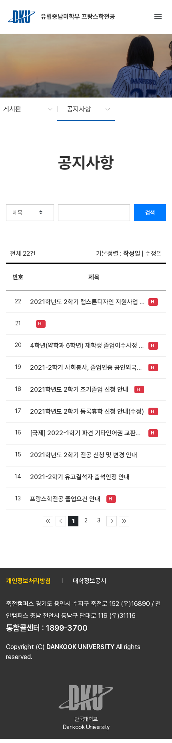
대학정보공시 (89, 581)
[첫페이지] (48, 521)
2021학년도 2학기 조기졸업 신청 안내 (79, 389)
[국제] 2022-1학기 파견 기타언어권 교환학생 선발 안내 (87, 433)
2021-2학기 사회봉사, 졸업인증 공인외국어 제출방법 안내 (87, 367)
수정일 (153, 253)
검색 (150, 212)
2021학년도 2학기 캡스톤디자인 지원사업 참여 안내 (87, 302)
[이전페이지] (61, 521)
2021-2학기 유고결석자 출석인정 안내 (80, 477)
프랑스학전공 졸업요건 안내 (65, 499)
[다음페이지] (111, 521)
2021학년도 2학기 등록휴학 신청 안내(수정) (87, 411)
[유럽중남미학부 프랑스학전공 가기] (22, 16)
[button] (24, 109)
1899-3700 (67, 628)
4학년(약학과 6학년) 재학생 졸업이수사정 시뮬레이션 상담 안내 (87, 345)
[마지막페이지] (124, 521)
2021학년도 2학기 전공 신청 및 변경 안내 (83, 455)
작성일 (131, 253)
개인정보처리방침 (28, 581)
